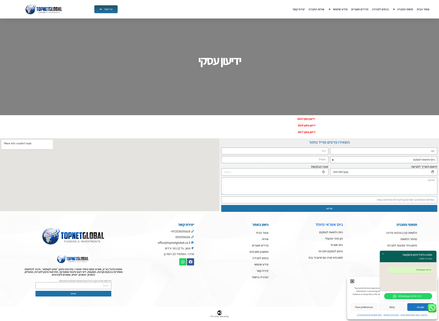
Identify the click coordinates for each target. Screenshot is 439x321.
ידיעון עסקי (219, 60)
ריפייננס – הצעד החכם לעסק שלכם (414, 314)
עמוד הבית (423, 9)
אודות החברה (316, 9)
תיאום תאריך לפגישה (424, 166)
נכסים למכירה (380, 9)
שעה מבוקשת (319, 166)
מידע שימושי (340, 9)
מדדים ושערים (359, 9)
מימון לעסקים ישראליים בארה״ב (369, 314)
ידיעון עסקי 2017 (307, 132)
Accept (420, 307)
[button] (352, 281)
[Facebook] (190, 261)
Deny (392, 307)
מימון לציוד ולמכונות (391, 314)
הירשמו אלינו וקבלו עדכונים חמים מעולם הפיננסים (85, 281)
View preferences (364, 307)
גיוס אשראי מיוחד (329, 224)
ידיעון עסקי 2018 (307, 125)
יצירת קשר (298, 9)
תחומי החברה (405, 9)
